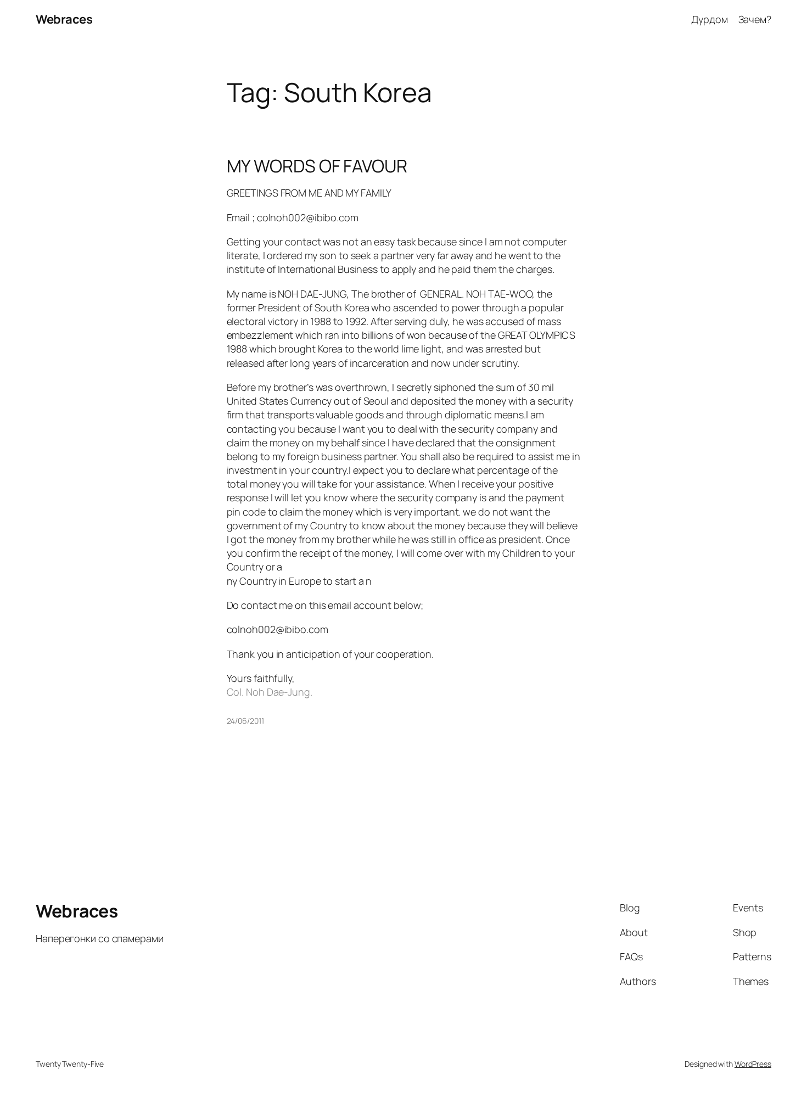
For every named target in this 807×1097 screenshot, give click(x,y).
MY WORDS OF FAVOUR (317, 166)
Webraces (64, 19)
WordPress (753, 1064)
